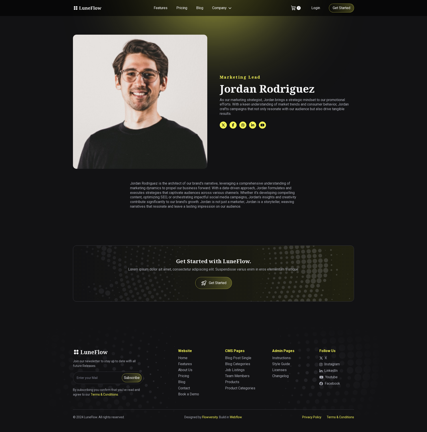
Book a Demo (188, 394)
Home (182, 358)
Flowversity (210, 417)
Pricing (181, 8)
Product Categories (240, 388)
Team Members (237, 376)
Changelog (280, 376)
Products (232, 382)
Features (160, 8)
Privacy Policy (311, 417)
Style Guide (281, 364)
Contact (184, 388)
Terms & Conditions (104, 394)
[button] (221, 8)
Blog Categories (237, 364)
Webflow (236, 417)
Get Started (341, 8)
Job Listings (235, 370)
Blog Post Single (238, 358)
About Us (185, 370)
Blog (199, 8)
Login (315, 8)
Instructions (281, 358)
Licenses (279, 370)
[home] (87, 8)
